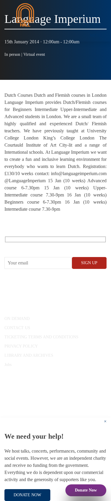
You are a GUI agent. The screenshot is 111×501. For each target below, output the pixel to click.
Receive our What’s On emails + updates (50, 246)
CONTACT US (17, 328)
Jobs (8, 364)
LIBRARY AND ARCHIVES (28, 355)
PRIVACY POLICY (21, 346)
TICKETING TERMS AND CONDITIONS (41, 337)
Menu (96, 35)
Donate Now (86, 490)
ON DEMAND (17, 318)
